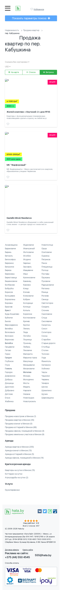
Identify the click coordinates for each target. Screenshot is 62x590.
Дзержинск (10, 376)
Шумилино (46, 390)
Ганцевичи (9, 347)
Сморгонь (46, 325)
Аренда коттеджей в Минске (19, 454)
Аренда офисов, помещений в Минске (24, 458)
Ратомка (45, 288)
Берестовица (11, 277)
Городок (9, 372)
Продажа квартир (31, 30)
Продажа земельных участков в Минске (24, 434)
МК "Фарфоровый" (16, 165)
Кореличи (27, 314)
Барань (8, 252)
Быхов (8, 321)
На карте (14, 72)
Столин (44, 350)
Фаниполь (46, 361)
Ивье (25, 274)
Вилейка (9, 329)
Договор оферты (12, 550)
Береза (8, 270)
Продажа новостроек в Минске (20, 416)
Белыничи (9, 267)
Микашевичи (29, 365)
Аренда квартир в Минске (19, 447)
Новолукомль (29, 401)
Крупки (26, 325)
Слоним (45, 310)
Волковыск (10, 332)
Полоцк (44, 270)
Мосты (26, 383)
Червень (45, 379)
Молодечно (28, 379)
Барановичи (10, 248)
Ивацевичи (28, 270)
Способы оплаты (12, 563)
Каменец (27, 281)
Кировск (27, 285)
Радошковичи (47, 285)
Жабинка (9, 401)
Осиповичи (46, 252)
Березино (9, 263)
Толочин (45, 354)
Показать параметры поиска (29, 18)
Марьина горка (30, 358)
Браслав (8, 307)
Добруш (8, 379)
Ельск (7, 398)
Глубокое (9, 361)
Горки (7, 354)
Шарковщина (47, 398)
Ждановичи (28, 245)
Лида (25, 332)
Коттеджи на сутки (13, 474)
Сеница (44, 299)
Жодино (27, 259)
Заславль (27, 267)
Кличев (26, 292)
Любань (26, 347)
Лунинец (27, 343)
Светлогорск (47, 303)
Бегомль (9, 256)
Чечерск (45, 383)
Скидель (45, 307)
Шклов (44, 387)
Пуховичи (45, 281)
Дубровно (9, 390)
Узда (43, 358)
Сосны (44, 336)
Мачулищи (28, 361)
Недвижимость (12, 30)
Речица (44, 292)
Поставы (45, 274)
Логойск (27, 336)
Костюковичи (29, 318)
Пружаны (45, 277)
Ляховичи (27, 350)
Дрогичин (9, 387)
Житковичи (28, 252)
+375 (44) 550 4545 (17, 557)
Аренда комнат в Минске (18, 450)
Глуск (7, 365)
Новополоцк (47, 245)
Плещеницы (46, 267)
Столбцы (45, 347)
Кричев (26, 321)
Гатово (8, 350)
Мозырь (26, 376)
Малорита (27, 354)
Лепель (26, 329)
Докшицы (9, 383)
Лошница (27, 339)
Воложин (9, 336)
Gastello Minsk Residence (19, 218)
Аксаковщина (11, 245)
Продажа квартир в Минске (19, 420)
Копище (26, 307)
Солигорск (46, 332)
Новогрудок (28, 398)
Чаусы (44, 372)
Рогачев (45, 296)
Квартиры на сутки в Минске (20, 470)
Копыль (26, 310)
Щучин (44, 394)
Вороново (9, 339)
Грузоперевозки (12, 490)
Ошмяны (45, 256)
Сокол (44, 329)
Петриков (45, 259)
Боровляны (10, 299)
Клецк (26, 288)
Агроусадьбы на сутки (16, 477)
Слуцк (44, 318)
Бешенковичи (11, 281)
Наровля (27, 390)
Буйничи (9, 318)
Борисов (9, 292)
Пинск (44, 263)
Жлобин (27, 256)
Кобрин (26, 299)
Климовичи (28, 296)
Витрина (49, 72)
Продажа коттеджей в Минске (21, 427)
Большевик (10, 296)
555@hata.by (43, 555)
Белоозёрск (10, 259)
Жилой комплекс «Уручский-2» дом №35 (28, 112)
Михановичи (29, 368)
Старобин (46, 339)
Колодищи (28, 303)
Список (32, 72)
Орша (44, 248)
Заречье (26, 263)
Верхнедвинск (11, 325)
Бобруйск (9, 288)
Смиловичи (46, 314)
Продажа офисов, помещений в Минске (24, 431)
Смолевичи (46, 321)
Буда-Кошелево (12, 314)
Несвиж (26, 394)
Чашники (45, 376)
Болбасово (10, 285)
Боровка (9, 303)
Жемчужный (29, 248)
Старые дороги (48, 343)
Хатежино (46, 365)
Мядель (26, 387)
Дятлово (9, 394)
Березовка (9, 274)
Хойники (45, 368)
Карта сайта (28, 550)
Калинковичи (29, 277)
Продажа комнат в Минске (18, 424)
